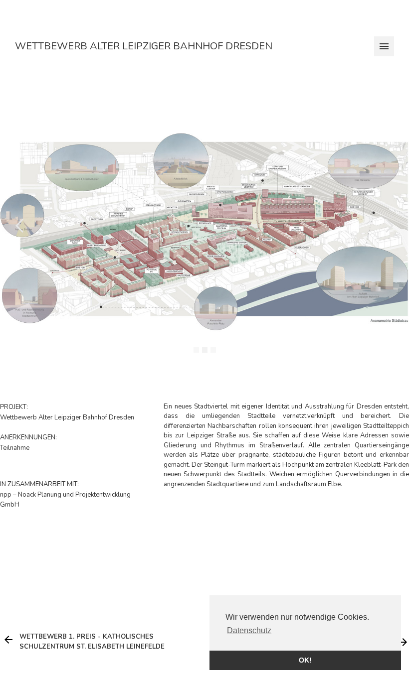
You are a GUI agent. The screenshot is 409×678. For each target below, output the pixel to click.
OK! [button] (305, 660)
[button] (20, 226)
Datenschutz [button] (249, 630)
